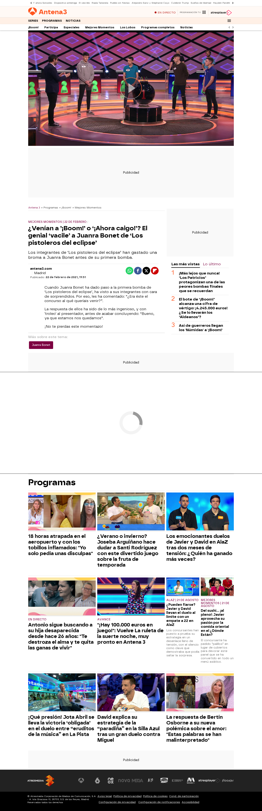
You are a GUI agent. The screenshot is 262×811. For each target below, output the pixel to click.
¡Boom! (33, 27)
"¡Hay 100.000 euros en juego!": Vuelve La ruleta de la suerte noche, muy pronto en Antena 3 (130, 633)
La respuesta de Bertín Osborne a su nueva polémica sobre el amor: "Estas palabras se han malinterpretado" (196, 728)
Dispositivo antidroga (65, 3)
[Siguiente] (232, 3)
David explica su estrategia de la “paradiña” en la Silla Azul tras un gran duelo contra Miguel (128, 728)
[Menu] (229, 21)
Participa (51, 27)
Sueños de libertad (201, 3)
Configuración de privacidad (117, 802)
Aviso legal (104, 796)
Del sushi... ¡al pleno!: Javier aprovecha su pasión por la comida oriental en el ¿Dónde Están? (215, 622)
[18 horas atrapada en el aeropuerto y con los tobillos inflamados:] (62, 511)
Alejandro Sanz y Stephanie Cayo (150, 3)
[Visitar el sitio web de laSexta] (97, 780)
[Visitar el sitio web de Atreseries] (151, 780)
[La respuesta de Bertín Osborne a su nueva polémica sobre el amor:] (200, 692)
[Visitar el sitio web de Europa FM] (177, 780)
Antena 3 (34, 207)
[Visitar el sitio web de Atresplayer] (209, 780)
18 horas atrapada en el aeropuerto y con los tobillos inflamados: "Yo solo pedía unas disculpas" (60, 544)
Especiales (71, 27)
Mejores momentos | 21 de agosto (215, 603)
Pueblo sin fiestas (120, 3)
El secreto (84, 3)
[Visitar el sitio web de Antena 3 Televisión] (84, 780)
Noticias (73, 20)
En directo (37, 619)
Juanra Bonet (41, 345)
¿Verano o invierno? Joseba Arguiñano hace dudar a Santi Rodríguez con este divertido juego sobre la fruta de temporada (127, 550)
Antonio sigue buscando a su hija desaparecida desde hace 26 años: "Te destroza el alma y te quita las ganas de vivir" (61, 636)
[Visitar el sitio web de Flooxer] (228, 780)
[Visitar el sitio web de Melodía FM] (191, 780)
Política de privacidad (127, 796)
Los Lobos (127, 27)
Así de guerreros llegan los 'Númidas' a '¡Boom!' (201, 327)
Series (33, 20)
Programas (52, 20)
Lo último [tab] (212, 264)
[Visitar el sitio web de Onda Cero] (164, 780)
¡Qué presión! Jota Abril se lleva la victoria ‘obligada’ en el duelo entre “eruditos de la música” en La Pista (61, 725)
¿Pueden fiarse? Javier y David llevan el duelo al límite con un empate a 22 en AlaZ (180, 615)
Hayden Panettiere (223, 3)
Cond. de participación (184, 796)
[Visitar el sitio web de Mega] (137, 780)
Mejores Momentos (99, 27)
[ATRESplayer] (221, 13)
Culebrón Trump (180, 3)
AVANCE (103, 619)
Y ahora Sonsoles (42, 3)
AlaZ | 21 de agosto (182, 600)
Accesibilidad (190, 802)
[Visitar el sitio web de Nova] (124, 780)
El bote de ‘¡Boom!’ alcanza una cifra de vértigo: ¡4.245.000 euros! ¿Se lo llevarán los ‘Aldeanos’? (203, 308)
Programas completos (158, 27)
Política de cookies (155, 796)
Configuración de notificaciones (159, 802)
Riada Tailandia (100, 3)
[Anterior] (30, 3)
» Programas (49, 207)
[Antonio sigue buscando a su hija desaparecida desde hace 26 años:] (62, 596)
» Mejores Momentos (87, 207)
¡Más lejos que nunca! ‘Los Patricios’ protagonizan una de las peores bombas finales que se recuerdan (202, 282)
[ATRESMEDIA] (40, 780)
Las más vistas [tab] (185, 264)
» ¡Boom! (65, 207)
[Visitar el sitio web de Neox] (110, 780)
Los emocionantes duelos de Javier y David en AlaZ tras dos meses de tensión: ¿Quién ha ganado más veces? (199, 547)
